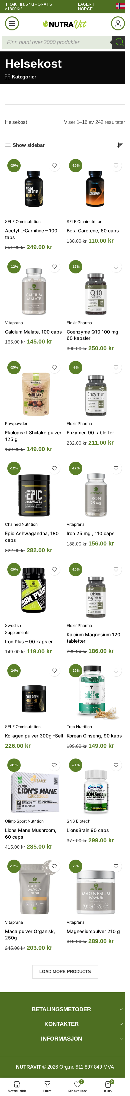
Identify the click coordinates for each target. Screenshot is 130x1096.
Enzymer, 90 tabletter (90, 432)
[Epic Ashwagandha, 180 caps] (34, 488)
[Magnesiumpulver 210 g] (96, 886)
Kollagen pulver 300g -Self (34, 735)
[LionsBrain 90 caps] (96, 785)
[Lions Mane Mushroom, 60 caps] (34, 785)
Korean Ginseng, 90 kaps (94, 735)
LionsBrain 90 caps (88, 830)
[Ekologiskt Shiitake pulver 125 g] (34, 388)
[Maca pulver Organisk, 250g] (34, 886)
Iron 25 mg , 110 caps (91, 533)
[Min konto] (118, 23)
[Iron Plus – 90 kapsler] (34, 590)
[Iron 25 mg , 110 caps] (96, 488)
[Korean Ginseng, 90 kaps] (96, 691)
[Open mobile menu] (12, 23)
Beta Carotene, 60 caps (93, 230)
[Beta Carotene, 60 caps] (96, 186)
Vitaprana (14, 322)
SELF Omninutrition (23, 221)
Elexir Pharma (79, 322)
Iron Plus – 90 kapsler (29, 641)
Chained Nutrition (21, 524)
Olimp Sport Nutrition (24, 821)
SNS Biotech (78, 821)
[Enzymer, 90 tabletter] (96, 388)
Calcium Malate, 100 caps (33, 332)
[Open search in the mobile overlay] (65, 42)
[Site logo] (65, 23)
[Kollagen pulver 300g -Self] (34, 691)
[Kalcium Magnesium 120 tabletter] (96, 590)
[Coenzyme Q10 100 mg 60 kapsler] (96, 287)
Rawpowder (16, 423)
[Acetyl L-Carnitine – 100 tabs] (34, 186)
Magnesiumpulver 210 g (93, 931)
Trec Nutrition (79, 726)
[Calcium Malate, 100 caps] (34, 287)
